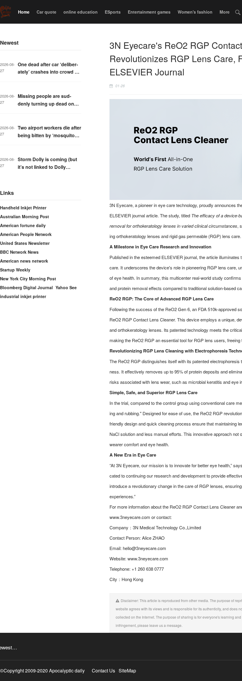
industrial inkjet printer (23, 296)
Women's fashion (195, 12)
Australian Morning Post (24, 216)
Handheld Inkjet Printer (23, 208)
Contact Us (103, 670)
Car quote (46, 12)
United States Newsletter (25, 243)
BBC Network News (19, 252)
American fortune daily (23, 225)
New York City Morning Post (28, 279)
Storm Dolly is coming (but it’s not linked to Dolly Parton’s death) (47, 167)
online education (80, 12)
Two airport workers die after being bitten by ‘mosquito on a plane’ (49, 135)
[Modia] (6, 12)
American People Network (26, 234)
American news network (24, 261)
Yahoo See (66, 287)
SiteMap (127, 670)
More (225, 12)
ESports (113, 12)
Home (24, 12)
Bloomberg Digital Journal (26, 287)
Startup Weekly (15, 270)
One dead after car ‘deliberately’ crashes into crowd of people (48, 72)
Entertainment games (149, 12)
